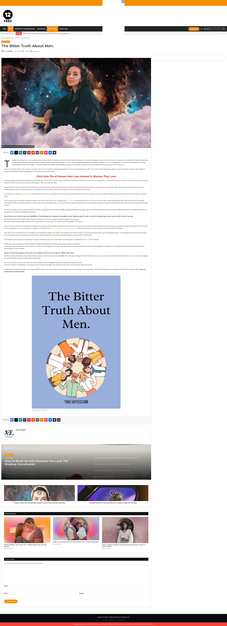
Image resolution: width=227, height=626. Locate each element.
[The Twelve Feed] (8, 16)
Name (6, 586)
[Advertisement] (113, 26)
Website (81, 593)
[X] (16, 152)
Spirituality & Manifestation (25, 29)
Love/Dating (41, 29)
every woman (70, 201)
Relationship (52, 29)
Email (6, 593)
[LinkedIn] (20, 152)
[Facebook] (12, 152)
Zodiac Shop (193, 29)
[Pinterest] (29, 152)
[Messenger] (50, 152)
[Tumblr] (24, 152)
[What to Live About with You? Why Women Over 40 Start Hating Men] (76, 528)
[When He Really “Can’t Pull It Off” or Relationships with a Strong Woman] (27, 530)
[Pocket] (46, 152)
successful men (27, 194)
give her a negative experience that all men (63, 228)
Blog (10, 29)
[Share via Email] (54, 152)
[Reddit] (33, 152)
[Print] (58, 420)
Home (4, 29)
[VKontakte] (37, 152)
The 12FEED (8, 51)
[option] (76, 462)
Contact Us (112, 620)
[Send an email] (11, 51)
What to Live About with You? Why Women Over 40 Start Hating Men (76, 542)
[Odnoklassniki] (41, 152)
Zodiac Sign (63, 29)
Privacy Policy (120, 620)
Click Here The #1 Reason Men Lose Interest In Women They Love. (76, 176)
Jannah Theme (78, 624)
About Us (105, 620)
